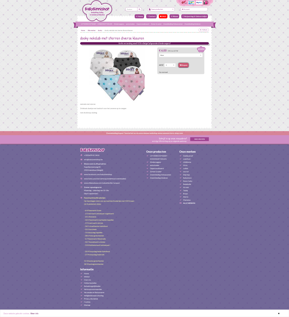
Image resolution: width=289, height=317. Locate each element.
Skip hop (186, 175)
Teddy (185, 190)
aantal (161, 65)
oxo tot (186, 171)
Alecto (185, 197)
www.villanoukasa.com (93, 183)
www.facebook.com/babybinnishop (98, 174)
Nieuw (175, 16)
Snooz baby (187, 181)
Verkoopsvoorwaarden (93, 289)
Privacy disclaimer (91, 299)
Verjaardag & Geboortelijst (195, 16)
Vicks (185, 165)
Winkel (87, 277)
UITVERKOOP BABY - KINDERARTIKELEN (96, 24)
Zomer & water (156, 24)
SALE (164, 16)
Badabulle (187, 184)
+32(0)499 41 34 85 (91, 155)
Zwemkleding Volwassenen (173, 24)
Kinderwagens (119, 24)
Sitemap (87, 305)
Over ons (87, 280)
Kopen (184, 65)
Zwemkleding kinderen (192, 24)
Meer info (34, 313)
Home (140, 16)
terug (204, 30)
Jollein (185, 168)
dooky (100, 30)
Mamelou (187, 200)
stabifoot (186, 159)
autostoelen (130, 24)
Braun (185, 194)
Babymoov (187, 178)
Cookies (87, 302)
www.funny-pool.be (91, 179)
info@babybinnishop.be (93, 159)
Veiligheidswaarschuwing (94, 295)
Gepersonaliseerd (142, 24)
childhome (187, 162)
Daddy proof (188, 156)
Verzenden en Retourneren (94, 292)
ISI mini (186, 187)
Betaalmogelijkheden (92, 286)
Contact (152, 16)
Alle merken (92, 30)
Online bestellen (90, 283)
